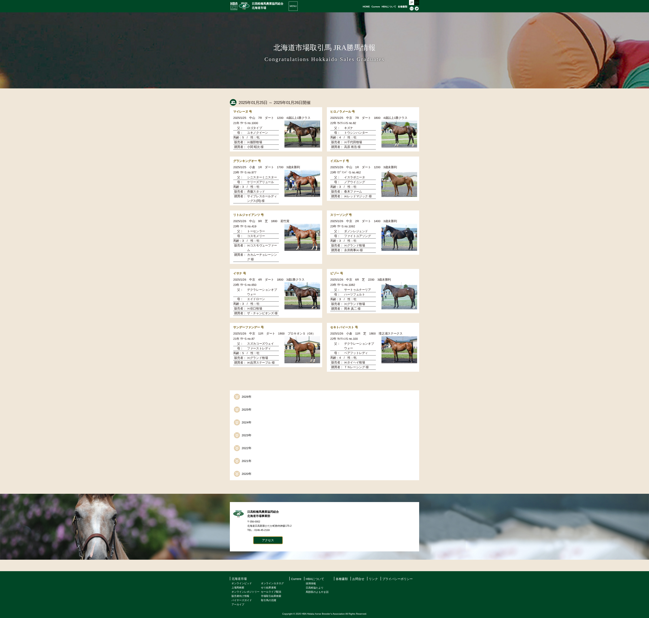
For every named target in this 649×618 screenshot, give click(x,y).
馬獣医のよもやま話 (317, 591)
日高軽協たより (314, 587)
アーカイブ (238, 604)
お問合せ (358, 579)
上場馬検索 (238, 587)
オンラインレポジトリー (245, 591)
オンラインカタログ (272, 583)
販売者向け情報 (240, 596)
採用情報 (311, 583)
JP (411, 2)
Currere (375, 6)
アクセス (268, 540)
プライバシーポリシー (397, 579)
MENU (293, 6)
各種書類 (402, 6)
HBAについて (389, 6)
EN (416, 2)
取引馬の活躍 (268, 600)
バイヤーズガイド (242, 600)
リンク (373, 579)
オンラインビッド (242, 583)
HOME (366, 6)
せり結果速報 (268, 587)
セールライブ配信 (271, 591)
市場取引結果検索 (271, 596)
